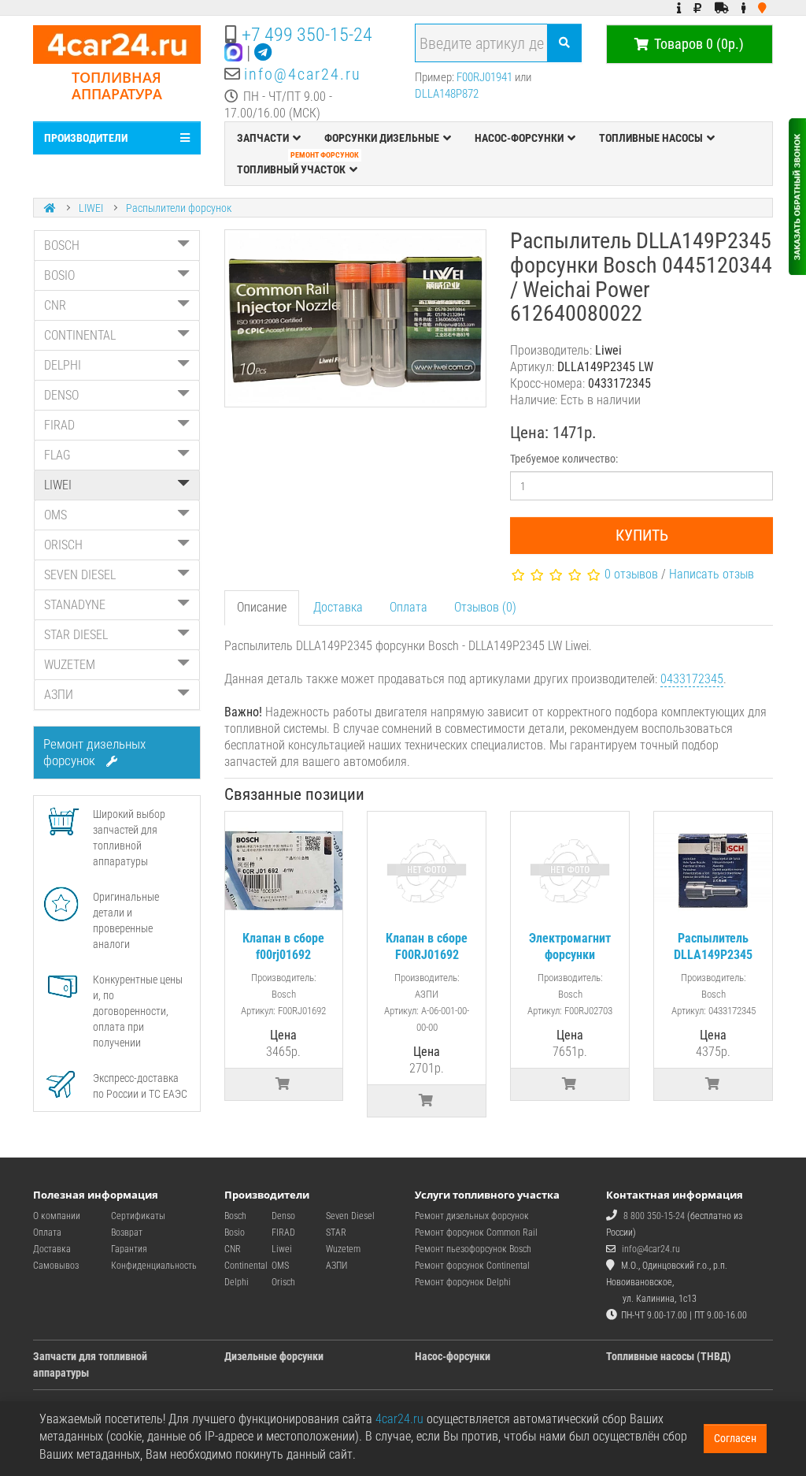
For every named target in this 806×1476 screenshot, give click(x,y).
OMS (55, 514)
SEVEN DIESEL (80, 574)
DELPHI (62, 365)
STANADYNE (74, 604)
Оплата (408, 607)
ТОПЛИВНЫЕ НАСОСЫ (651, 138)
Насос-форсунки (452, 1356)
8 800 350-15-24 (654, 1215)
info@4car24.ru (302, 74)
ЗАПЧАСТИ (263, 138)
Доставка (338, 607)
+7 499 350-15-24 (307, 35)
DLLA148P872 (447, 94)
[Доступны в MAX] (233, 53)
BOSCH (61, 245)
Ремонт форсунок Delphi (463, 1282)
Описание (262, 607)
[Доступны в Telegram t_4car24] (263, 53)
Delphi (236, 1282)
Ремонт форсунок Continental (472, 1265)
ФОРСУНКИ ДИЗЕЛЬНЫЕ (381, 138)
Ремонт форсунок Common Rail (476, 1232)
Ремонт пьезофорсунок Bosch (473, 1249)
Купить (642, 535)
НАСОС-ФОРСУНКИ (519, 138)
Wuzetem (343, 1249)
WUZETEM (69, 664)
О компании (56, 1215)
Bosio (234, 1232)
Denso (283, 1215)
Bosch (235, 1215)
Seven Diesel (350, 1215)
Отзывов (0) (485, 607)
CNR (55, 305)
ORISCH (63, 544)
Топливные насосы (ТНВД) (668, 1356)
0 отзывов (631, 574)
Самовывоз (56, 1265)
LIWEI (91, 208)
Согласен (735, 1438)
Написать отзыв (711, 574)
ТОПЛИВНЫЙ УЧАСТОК (298, 165)
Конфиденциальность (154, 1265)
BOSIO (59, 275)
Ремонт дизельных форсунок (94, 752)
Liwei (282, 1249)
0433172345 (691, 678)
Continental (246, 1265)
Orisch (283, 1282)
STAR (336, 1232)
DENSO (61, 395)
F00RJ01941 (484, 77)
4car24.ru (399, 1418)
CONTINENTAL (80, 335)
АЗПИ (58, 694)
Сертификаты (138, 1215)
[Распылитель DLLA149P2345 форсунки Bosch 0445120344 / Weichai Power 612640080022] (355, 318)
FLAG (57, 455)
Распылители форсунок (178, 208)
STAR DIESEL (76, 634)
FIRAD (59, 425)
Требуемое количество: (564, 458)
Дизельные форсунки (274, 1356)
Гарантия (129, 1249)
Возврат (126, 1232)
